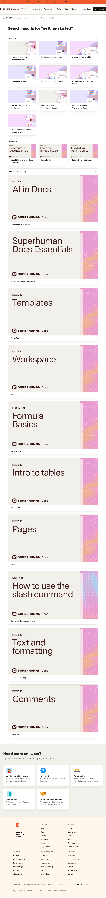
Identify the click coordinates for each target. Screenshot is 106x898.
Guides (19, 18)
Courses (27, 18)
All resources (9, 18)
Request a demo (84, 9)
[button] (96, 38)
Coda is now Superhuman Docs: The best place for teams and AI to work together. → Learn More (36, 2)
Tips (33, 18)
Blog (66, 9)
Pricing (73, 9)
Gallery (59, 9)
